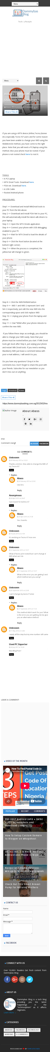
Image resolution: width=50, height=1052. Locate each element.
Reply (11, 470)
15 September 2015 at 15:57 (28, 571)
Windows (9, 1034)
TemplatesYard (33, 1049)
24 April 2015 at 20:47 (18, 498)
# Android (13, 390)
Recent (25, 811)
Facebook (20, 1030)
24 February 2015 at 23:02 (27, 481)
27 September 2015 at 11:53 (28, 609)
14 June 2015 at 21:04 (18, 534)
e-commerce (22, 1034)
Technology (33, 1030)
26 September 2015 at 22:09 (20, 590)
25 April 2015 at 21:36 (26, 517)
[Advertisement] (25, 51)
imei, (36, 107)
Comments (39, 811)
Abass (20, 478)
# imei (21, 390)
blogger (34, 443)
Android (9, 1030)
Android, (30, 107)
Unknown (14, 457)
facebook (44, 443)
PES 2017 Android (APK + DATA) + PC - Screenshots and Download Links (24, 822)
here (28, 154)
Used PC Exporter (18, 644)
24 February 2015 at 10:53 (19, 460)
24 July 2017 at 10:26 (17, 647)
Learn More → (10, 1012)
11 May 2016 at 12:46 (18, 631)
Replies (14, 475)
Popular (10, 811)
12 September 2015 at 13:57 (20, 550)
